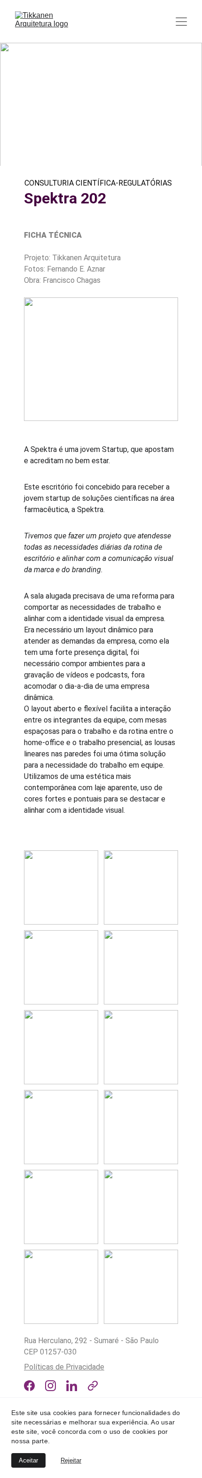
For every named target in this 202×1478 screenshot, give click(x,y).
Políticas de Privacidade (64, 1366)
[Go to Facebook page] (29, 1385)
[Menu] (181, 21)
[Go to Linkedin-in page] (71, 1385)
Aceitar (28, 1460)
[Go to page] (92, 1385)
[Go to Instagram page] (50, 1385)
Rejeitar (71, 1460)
